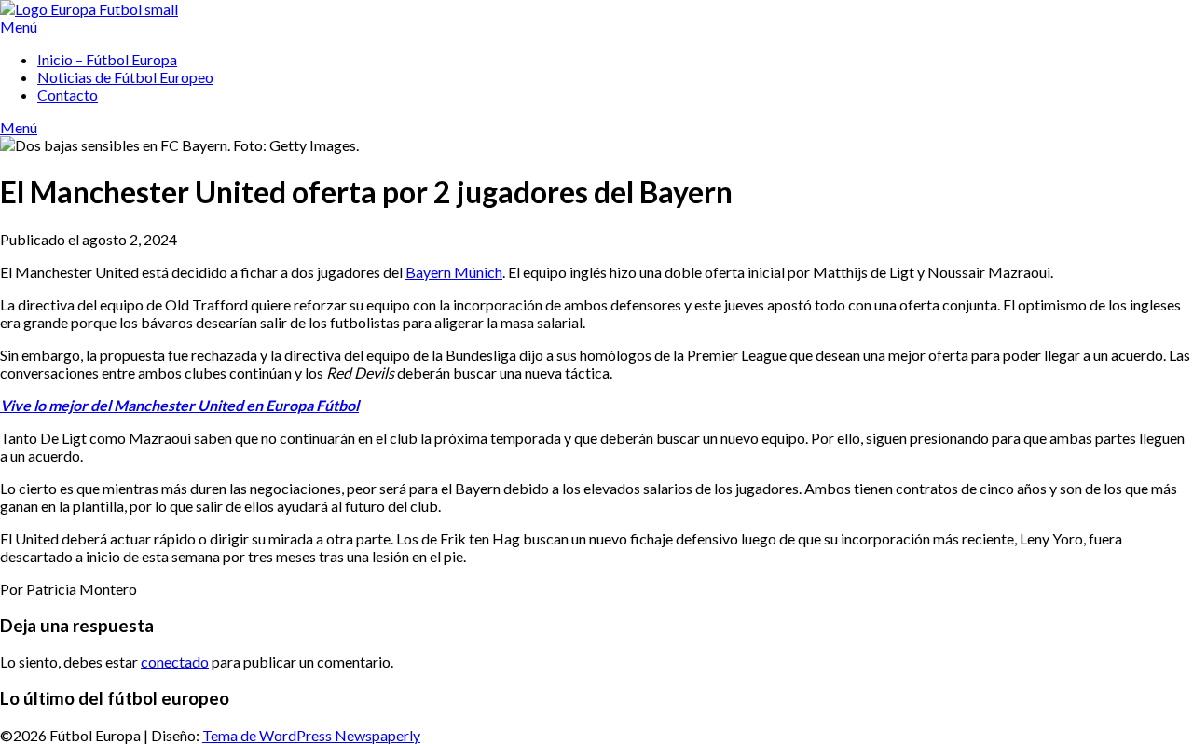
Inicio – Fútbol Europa (107, 59)
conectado (175, 661)
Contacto (67, 94)
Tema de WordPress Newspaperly (311, 735)
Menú (18, 26)
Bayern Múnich (453, 272)
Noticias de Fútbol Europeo (125, 77)
